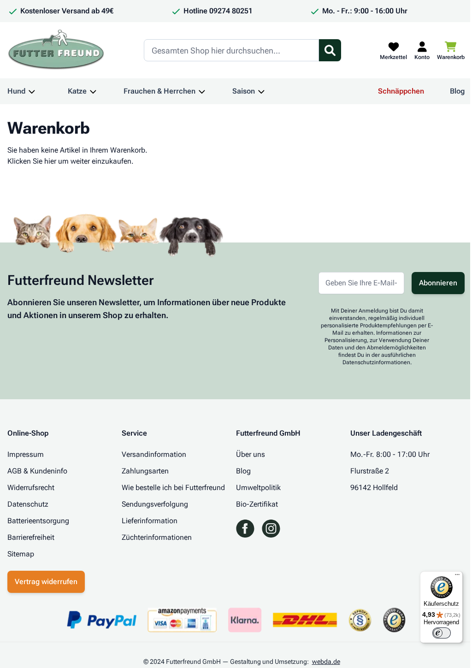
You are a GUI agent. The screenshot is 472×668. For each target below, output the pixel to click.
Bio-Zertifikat (257, 504)
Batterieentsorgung (38, 520)
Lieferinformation (149, 520)
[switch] (441, 632)
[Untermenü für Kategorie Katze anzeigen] (93, 91)
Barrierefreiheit (30, 537)
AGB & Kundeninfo (37, 471)
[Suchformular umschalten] (330, 50)
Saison (243, 91)
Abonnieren (438, 282)
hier (50, 161)
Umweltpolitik (258, 487)
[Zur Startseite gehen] (56, 50)
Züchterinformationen (157, 537)
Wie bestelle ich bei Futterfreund (173, 487)
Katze (77, 91)
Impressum (25, 454)
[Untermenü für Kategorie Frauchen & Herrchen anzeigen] (201, 91)
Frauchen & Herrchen (159, 91)
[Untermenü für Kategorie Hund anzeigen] (31, 91)
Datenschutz (27, 504)
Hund (16, 91)
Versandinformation (154, 454)
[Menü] (457, 576)
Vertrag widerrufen (46, 581)
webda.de (326, 661)
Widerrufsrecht (30, 487)
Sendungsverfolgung (155, 504)
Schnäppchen (401, 91)
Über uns (250, 454)
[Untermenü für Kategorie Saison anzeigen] (261, 91)
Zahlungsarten (145, 471)
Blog (457, 91)
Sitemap (20, 554)
